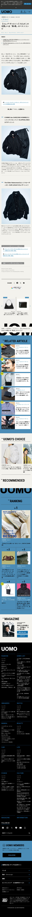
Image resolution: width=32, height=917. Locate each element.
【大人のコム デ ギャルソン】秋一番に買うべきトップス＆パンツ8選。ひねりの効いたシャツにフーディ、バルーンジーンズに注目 (22, 409)
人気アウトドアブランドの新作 (24, 599)
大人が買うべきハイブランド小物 (22, 405)
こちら (12, 903)
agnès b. (4, 603)
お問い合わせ (19, 887)
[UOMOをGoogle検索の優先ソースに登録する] (16, 288)
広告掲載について (5, 891)
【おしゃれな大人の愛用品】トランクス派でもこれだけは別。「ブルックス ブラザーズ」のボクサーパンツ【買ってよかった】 (22, 352)
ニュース (18, 375)
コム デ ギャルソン (13, 32)
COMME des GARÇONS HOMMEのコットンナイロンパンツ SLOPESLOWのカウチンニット (16, 40)
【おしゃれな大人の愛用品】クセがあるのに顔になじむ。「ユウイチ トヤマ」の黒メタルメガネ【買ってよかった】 (22, 366)
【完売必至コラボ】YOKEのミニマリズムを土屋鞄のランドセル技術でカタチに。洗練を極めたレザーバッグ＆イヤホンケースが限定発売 (22, 379)
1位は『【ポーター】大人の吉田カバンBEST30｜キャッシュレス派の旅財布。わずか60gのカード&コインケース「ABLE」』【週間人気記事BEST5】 (22, 393)
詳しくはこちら (27, 3)
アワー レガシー (21, 32)
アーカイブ (5, 19)
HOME (2, 328)
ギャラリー (5, 541)
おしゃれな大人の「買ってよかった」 (22, 348)
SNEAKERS (4, 539)
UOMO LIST (26, 465)
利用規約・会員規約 (20, 889)
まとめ (4, 567)
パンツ (3, 32)
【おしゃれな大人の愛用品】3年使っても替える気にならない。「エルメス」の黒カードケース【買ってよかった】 (22, 423)
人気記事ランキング (21, 390)
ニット (7, 32)
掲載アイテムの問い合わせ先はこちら (13, 263)
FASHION (8, 328)
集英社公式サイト (5, 887)
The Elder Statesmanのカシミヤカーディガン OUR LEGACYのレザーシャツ (16, 44)
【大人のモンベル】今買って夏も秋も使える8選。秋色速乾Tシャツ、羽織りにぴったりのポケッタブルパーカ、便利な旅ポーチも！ (23, 605)
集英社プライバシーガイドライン (8, 889)
